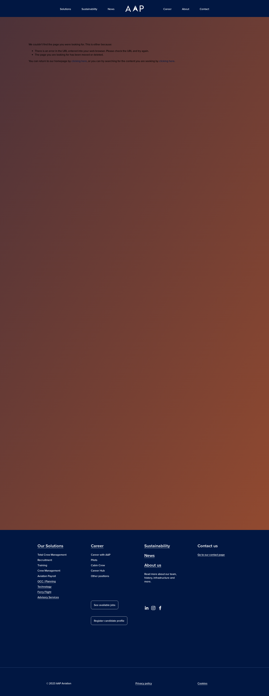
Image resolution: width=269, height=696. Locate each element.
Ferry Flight (44, 592)
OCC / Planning (47, 581)
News (111, 9)
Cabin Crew (98, 565)
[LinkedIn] (146, 608)
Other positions (100, 576)
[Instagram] (153, 608)
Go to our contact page (211, 555)
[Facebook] (160, 608)
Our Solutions (50, 545)
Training (42, 565)
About (185, 9)
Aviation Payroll (47, 576)
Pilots (94, 560)
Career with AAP (100, 555)
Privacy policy (143, 683)
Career (97, 545)
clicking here (79, 61)
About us (152, 565)
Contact (204, 9)
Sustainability (89, 9)
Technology (45, 587)
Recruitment (45, 560)
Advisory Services (48, 597)
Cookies (202, 683)
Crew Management (49, 570)
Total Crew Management (52, 555)
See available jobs (104, 605)
